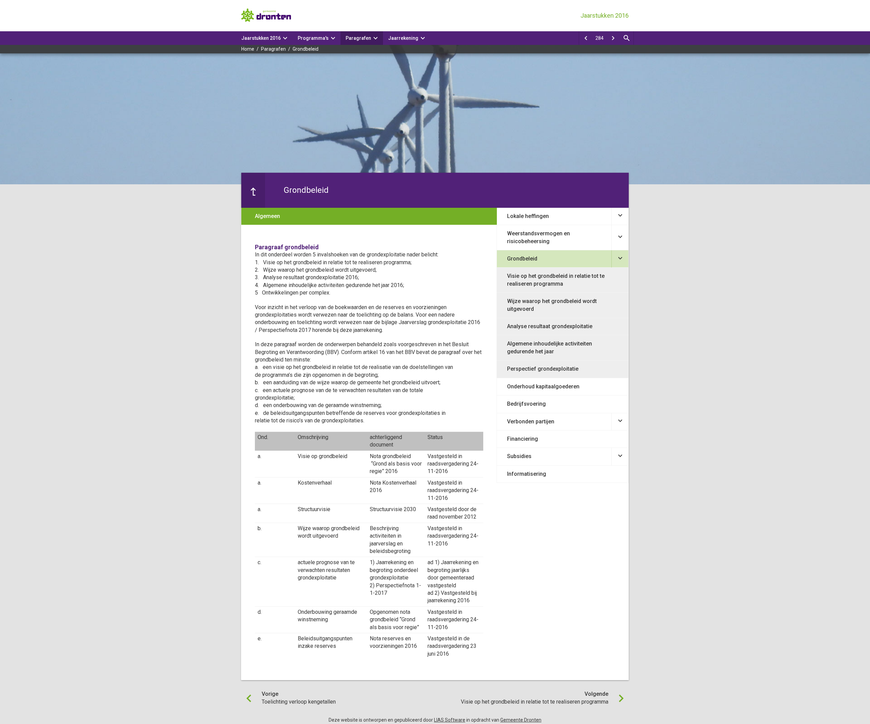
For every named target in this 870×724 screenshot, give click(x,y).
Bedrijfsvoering (526, 404)
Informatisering (526, 474)
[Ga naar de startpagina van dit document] (266, 15)
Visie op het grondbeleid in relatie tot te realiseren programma (556, 280)
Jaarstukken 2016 (261, 38)
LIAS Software (449, 720)
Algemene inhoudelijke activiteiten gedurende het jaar (549, 347)
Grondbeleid (305, 49)
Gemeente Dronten (520, 720)
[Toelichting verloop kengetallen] (586, 38)
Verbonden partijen (530, 421)
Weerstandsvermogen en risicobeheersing (538, 237)
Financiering (522, 439)
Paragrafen (358, 38)
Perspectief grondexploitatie (542, 369)
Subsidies (519, 456)
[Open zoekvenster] (626, 38)
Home (247, 49)
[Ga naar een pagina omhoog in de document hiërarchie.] (253, 190)
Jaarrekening (403, 38)
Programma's (313, 38)
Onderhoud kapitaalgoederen (543, 386)
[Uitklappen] (619, 216)
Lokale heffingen (528, 216)
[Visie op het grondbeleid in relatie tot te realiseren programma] (613, 38)
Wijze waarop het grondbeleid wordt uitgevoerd (552, 305)
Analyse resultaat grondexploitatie (549, 326)
